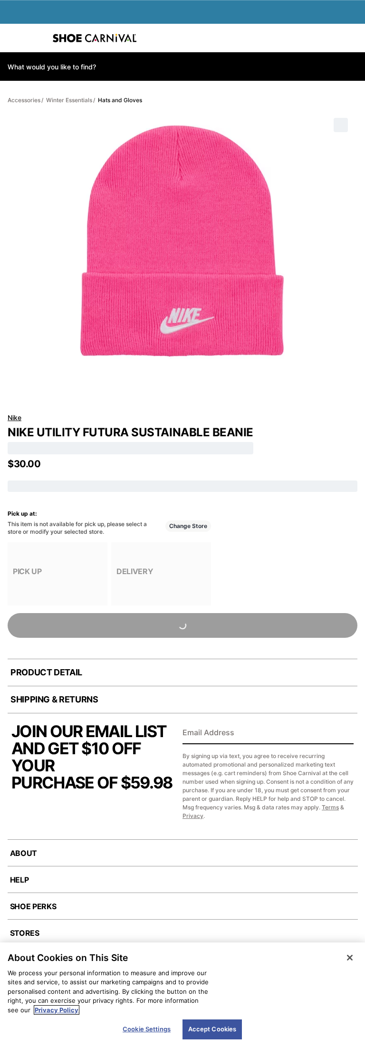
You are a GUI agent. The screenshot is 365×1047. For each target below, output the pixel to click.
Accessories (24, 100)
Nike (14, 417)
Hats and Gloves (120, 100)
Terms (330, 807)
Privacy (192, 815)
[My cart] (352, 38)
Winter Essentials (69, 100)
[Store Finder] (36, 38)
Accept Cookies (212, 1029)
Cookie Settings (147, 1029)
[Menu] (14, 38)
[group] (57, 573)
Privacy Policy (56, 1010)
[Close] (349, 957)
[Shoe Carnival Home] (94, 38)
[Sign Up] (343, 733)
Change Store (188, 525)
